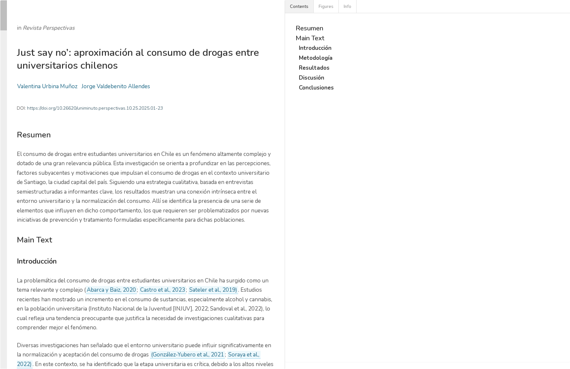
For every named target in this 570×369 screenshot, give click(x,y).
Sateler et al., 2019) (213, 290)
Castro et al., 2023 (162, 290)
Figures (326, 7)
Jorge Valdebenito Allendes (115, 86)
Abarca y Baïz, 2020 (111, 290)
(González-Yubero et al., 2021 (187, 354)
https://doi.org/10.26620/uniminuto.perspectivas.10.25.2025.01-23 (95, 108)
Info (347, 7)
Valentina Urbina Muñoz (47, 86)
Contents (299, 7)
